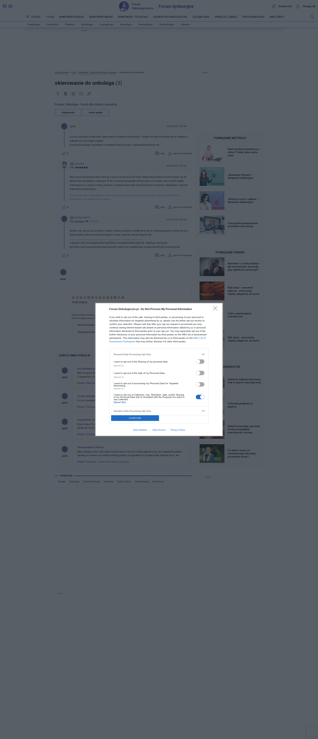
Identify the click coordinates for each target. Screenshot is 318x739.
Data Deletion (140, 430)
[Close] (216, 309)
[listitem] (159, 354)
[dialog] (159, 369)
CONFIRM (135, 418)
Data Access (159, 430)
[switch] (200, 361)
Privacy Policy (178, 430)
